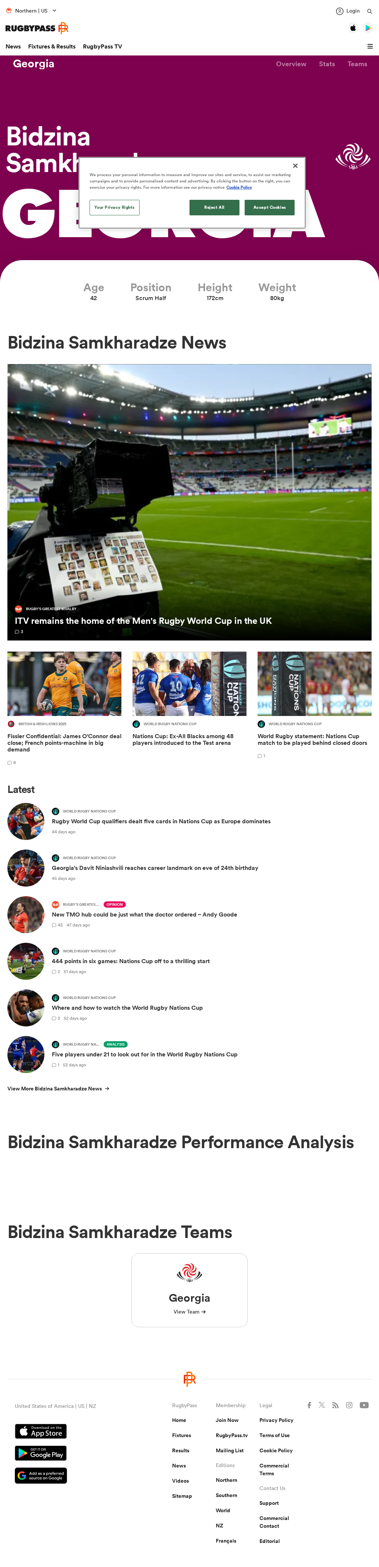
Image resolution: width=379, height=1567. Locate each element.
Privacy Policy (276, 1420)
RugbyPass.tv (232, 1435)
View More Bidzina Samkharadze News (54, 1088)
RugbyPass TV (102, 46)
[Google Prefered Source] (67, 1476)
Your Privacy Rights (114, 207)
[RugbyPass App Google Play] (67, 1454)
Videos (180, 1480)
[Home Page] (37, 28)
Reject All (214, 207)
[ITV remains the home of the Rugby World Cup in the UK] (189, 502)
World (223, 1510)
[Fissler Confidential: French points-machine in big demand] (64, 709)
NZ (219, 1525)
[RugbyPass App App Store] (67, 1432)
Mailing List (230, 1450)
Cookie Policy (276, 1450)
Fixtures (181, 1435)
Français (226, 1540)
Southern (226, 1495)
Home (179, 1420)
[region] (192, 193)
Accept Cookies (270, 207)
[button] (371, 46)
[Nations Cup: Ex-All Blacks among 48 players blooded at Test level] (189, 709)
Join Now (227, 1420)
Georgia (33, 63)
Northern (226, 1480)
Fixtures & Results (52, 46)
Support (269, 1503)
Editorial (269, 1541)
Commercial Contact (274, 1522)
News (13, 46)
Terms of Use (274, 1435)
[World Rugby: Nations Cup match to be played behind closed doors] (315, 709)
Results (180, 1450)
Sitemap (182, 1496)
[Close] (295, 166)
